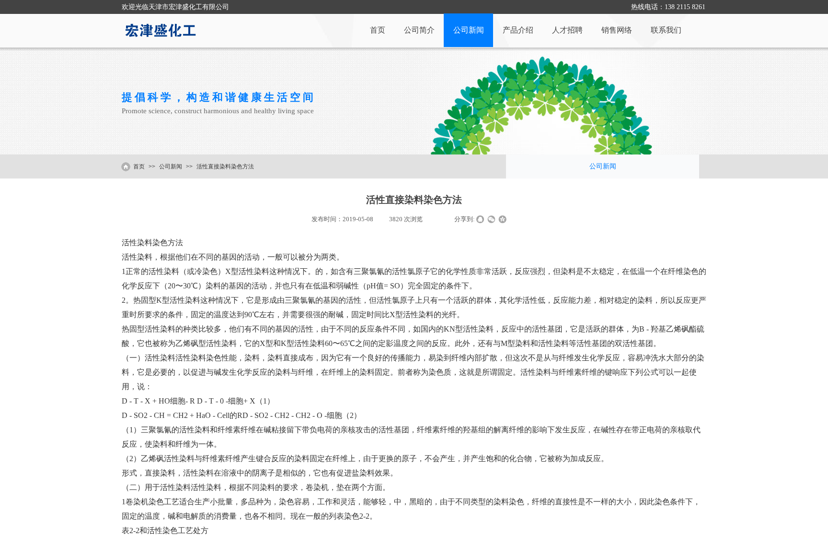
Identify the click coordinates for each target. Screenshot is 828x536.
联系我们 (666, 30)
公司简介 (419, 30)
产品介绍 (518, 30)
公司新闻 (468, 30)
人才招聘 (567, 30)
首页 (377, 30)
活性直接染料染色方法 (225, 166)
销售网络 (616, 30)
